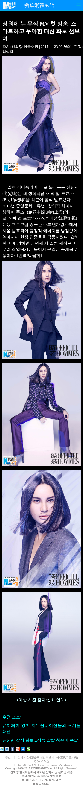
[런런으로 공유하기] (23, 749)
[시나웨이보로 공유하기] (18, 749)
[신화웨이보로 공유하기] (2, 749)
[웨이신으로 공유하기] (28, 749)
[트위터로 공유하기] (7, 749)
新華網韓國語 (39, 5)
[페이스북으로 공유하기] (13, 749)
